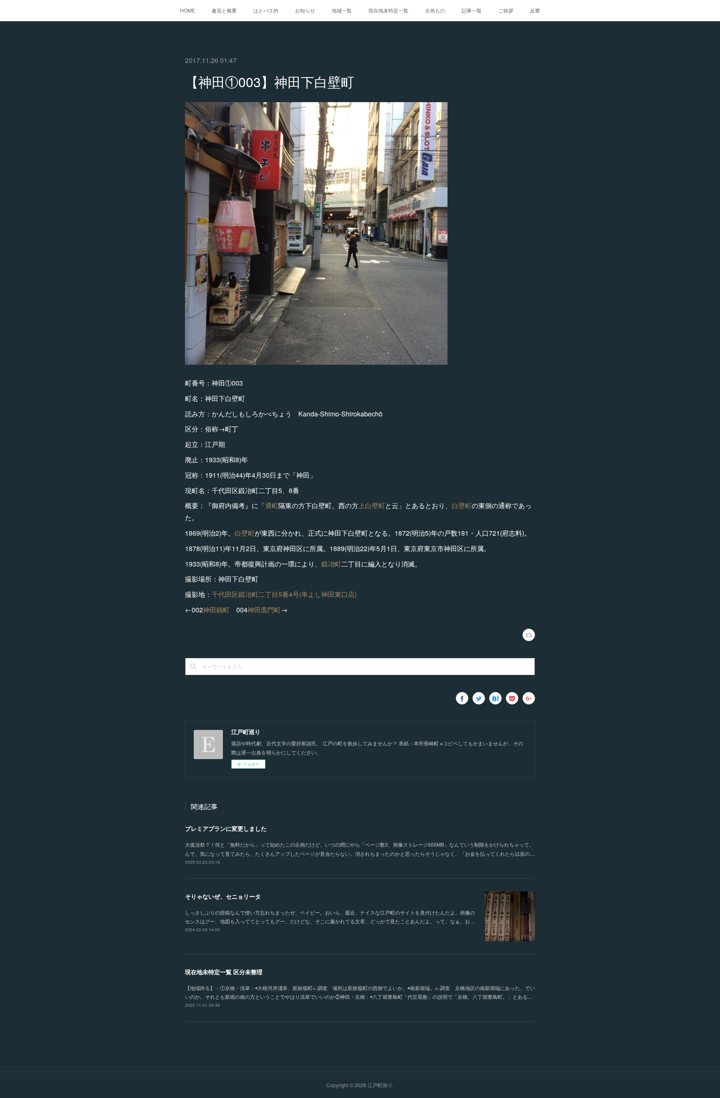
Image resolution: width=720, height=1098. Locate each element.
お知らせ (305, 10)
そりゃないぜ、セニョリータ (223, 896)
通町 (271, 505)
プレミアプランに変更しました (226, 828)
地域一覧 (342, 10)
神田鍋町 (216, 609)
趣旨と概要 (224, 10)
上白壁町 (371, 505)
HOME (187, 10)
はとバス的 (265, 10)
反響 (535, 10)
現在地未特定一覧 (388, 10)
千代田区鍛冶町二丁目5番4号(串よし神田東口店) (284, 594)
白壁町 (462, 505)
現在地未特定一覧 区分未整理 (223, 972)
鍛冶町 (331, 564)
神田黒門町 (264, 609)
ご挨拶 (505, 10)
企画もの (435, 10)
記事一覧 (472, 10)
